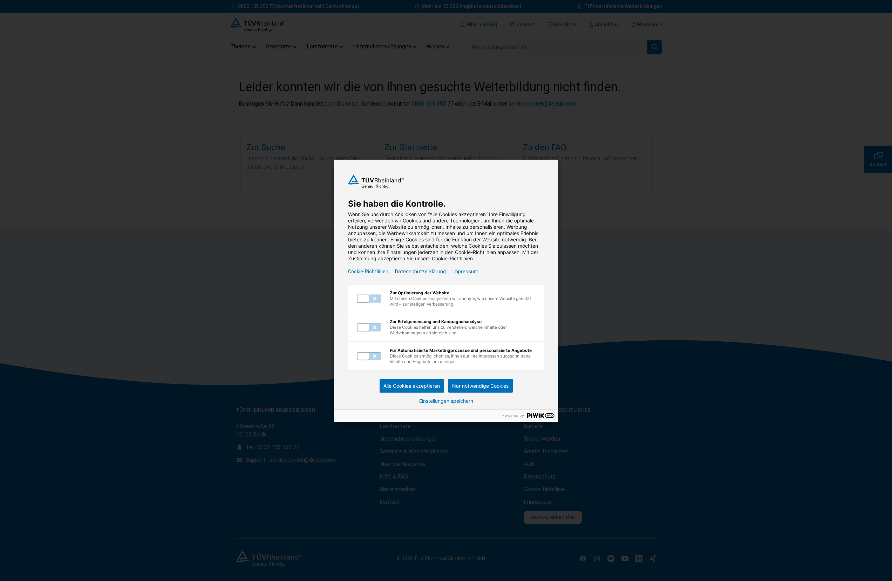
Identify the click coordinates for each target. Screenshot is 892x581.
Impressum (465, 271)
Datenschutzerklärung (420, 271)
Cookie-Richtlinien (368, 271)
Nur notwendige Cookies (480, 386)
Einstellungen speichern (446, 401)
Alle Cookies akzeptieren (411, 386)
